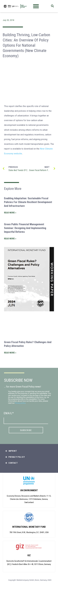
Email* (9, 413)
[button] (36, 6)
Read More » (10, 212)
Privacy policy (20, 403)
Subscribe (26, 430)
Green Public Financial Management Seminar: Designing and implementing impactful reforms (25, 228)
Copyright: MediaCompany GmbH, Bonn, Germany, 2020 (29, 580)
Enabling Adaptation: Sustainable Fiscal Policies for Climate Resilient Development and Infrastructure (28, 202)
